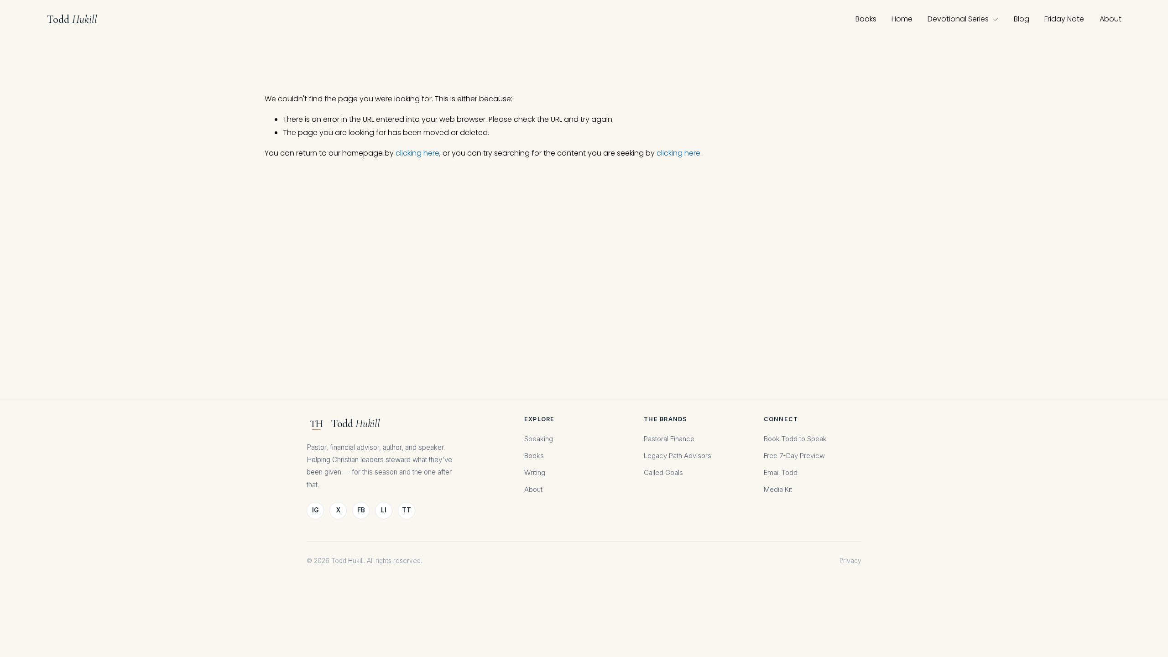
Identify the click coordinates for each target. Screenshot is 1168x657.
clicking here (417, 153)
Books (865, 19)
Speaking (538, 439)
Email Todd (781, 473)
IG (315, 510)
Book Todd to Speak (795, 439)
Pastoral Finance (669, 439)
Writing (534, 473)
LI (383, 510)
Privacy (850, 560)
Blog (1021, 19)
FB (361, 510)
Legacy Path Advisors (677, 456)
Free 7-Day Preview (794, 456)
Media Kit (778, 489)
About (1110, 19)
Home (902, 19)
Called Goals (663, 473)
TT (406, 510)
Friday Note (1064, 19)
